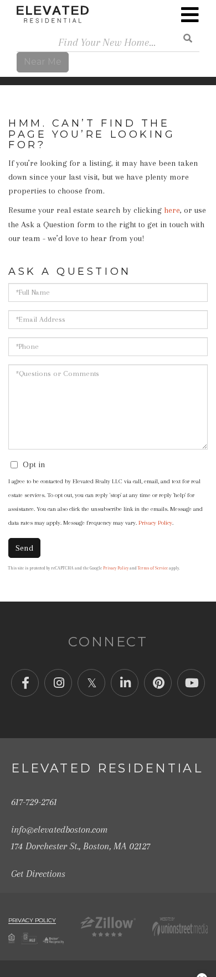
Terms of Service (153, 568)
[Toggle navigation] (190, 15)
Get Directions (38, 873)
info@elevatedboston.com (59, 829)
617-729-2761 (34, 801)
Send (24, 548)
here (172, 210)
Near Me (42, 61)
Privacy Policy (155, 522)
